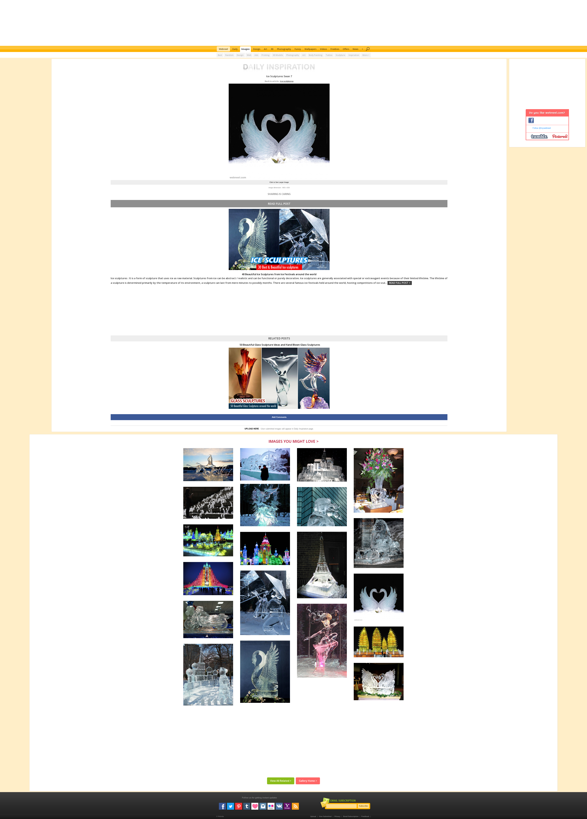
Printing (266, 55)
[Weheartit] (254, 805)
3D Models (278, 55)
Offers (346, 49)
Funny (298, 49)
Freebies (334, 49)
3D (272, 49)
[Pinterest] (238, 805)
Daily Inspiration (301, 429)
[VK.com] (279, 805)
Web (249, 55)
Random (229, 55)
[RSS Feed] (295, 805)
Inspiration (354, 55)
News (355, 49)
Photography (284, 49)
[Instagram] (262, 805)
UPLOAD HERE (252, 429)
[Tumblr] (246, 805)
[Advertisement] (293, 23)
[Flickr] (271, 805)
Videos (323, 49)
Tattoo (329, 55)
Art (265, 49)
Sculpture (340, 55)
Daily (235, 49)
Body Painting (315, 55)
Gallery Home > (308, 780)
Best (220, 55)
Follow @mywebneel (542, 128)
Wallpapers (310, 49)
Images (245, 49)
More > (365, 55)
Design (256, 49)
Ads (256, 55)
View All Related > (280, 780)
